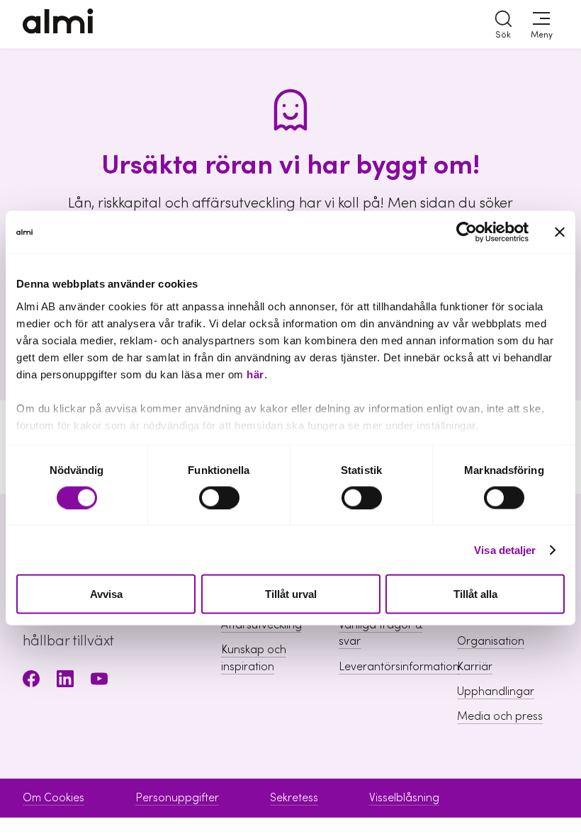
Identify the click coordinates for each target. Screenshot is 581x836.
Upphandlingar (495, 691)
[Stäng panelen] (560, 232)
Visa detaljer (505, 549)
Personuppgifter (177, 797)
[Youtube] (99, 681)
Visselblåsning (404, 797)
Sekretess (294, 797)
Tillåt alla (475, 594)
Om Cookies (53, 797)
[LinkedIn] (65, 681)
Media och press (500, 716)
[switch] (219, 497)
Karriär (474, 666)
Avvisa (106, 594)
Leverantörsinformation (399, 666)
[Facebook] (31, 681)
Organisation (490, 641)
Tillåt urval (291, 594)
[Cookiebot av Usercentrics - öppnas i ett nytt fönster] (467, 232)
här (255, 374)
